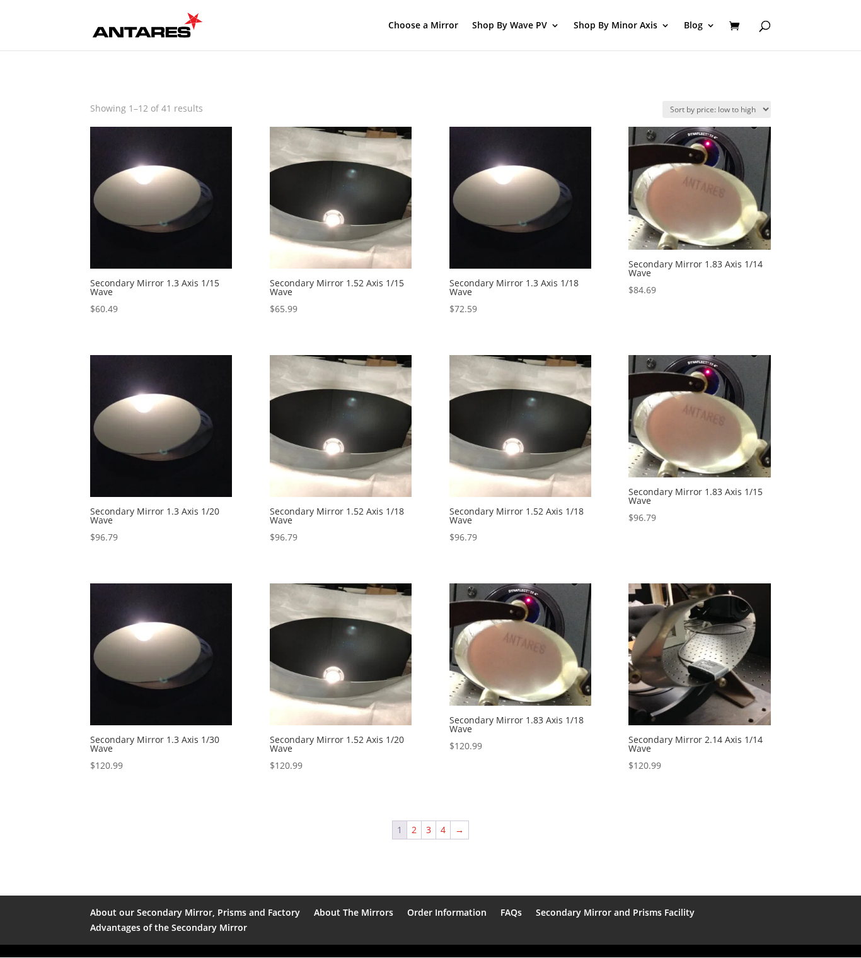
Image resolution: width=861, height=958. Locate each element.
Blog (693, 26)
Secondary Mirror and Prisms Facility (615, 912)
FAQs (511, 912)
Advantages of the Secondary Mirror (168, 927)
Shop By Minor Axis (615, 26)
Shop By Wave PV (509, 26)
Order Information (447, 912)
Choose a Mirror (423, 26)
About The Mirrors (353, 912)
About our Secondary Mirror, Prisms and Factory (195, 912)
